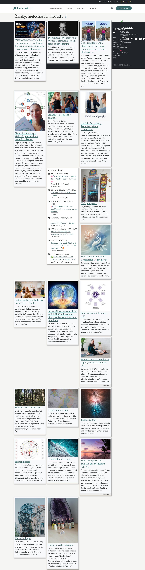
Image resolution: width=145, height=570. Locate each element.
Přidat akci (125, 8)
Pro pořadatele (115, 2)
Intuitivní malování (58, 410)
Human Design (22, 461)
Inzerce (93, 8)
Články (69, 8)
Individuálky (80, 8)
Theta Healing (88, 419)
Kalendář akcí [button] (55, 8)
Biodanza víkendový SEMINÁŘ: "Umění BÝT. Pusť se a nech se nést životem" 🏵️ (63, 245)
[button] (112, 8)
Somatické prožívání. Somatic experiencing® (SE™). (93, 463)
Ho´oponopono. (89, 203)
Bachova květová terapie (60, 544)
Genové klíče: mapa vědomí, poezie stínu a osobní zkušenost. (26, 136)
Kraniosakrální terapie (59, 459)
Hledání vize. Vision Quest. (29, 407)
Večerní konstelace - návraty (62, 223)
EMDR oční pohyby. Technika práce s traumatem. (91, 126)
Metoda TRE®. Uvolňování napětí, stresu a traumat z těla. (95, 362)
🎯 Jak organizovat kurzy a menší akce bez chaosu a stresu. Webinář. (64, 209)
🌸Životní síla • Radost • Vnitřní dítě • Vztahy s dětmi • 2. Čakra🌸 (63, 178)
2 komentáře (106, 385)
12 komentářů (106, 494)
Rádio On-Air (127, 2)
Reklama (103, 2)
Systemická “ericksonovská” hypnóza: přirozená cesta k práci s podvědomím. (62, 40)
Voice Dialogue (23, 538)
